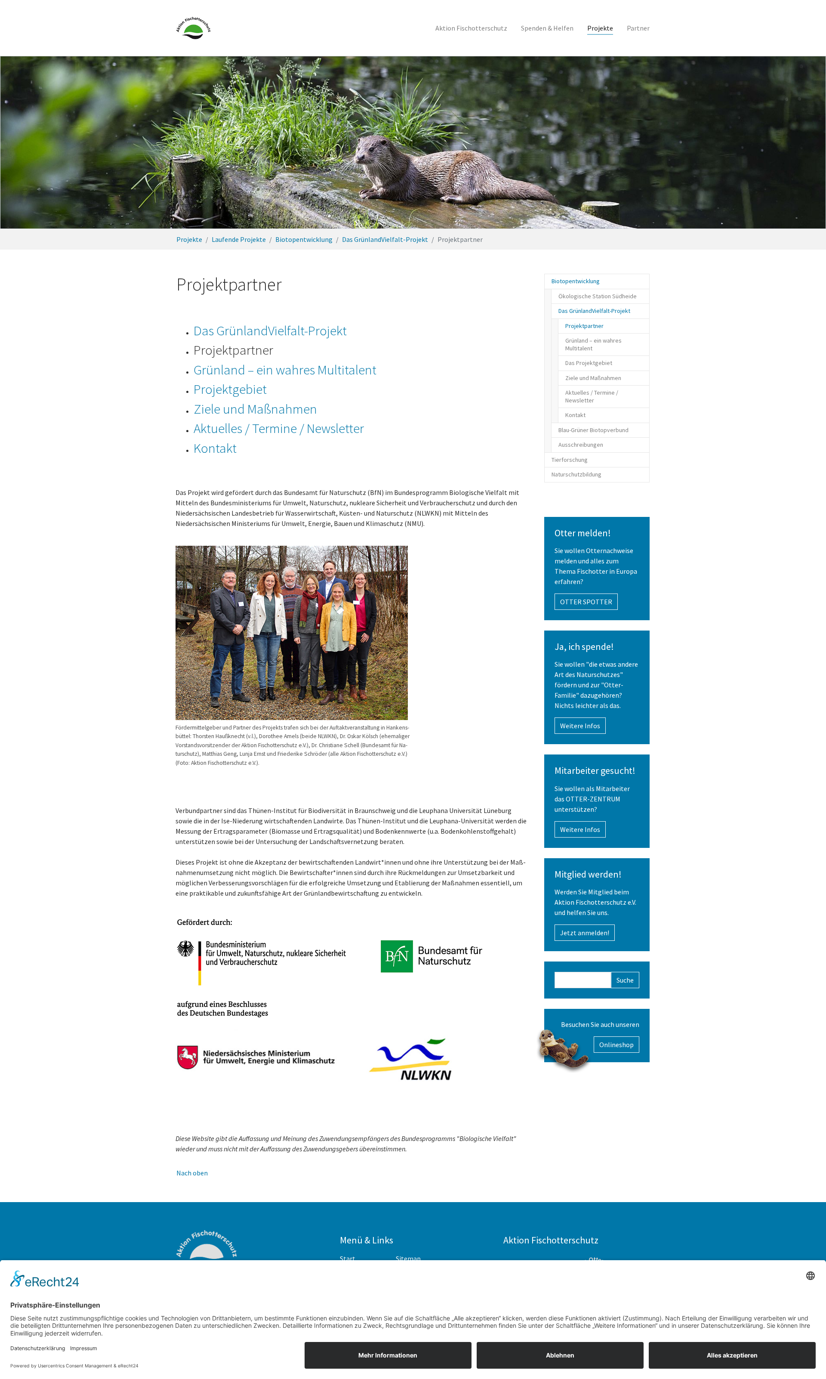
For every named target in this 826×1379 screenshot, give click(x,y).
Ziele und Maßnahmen (255, 408)
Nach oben (192, 1173)
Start (347, 1258)
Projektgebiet (230, 389)
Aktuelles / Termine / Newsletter (279, 428)
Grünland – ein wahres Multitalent (285, 369)
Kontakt (215, 448)
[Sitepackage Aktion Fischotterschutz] (193, 28)
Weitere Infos (580, 725)
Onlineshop (616, 1044)
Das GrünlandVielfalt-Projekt (270, 330)
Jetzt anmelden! (584, 932)
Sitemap (408, 1258)
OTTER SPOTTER (586, 601)
